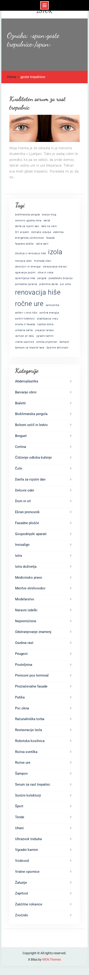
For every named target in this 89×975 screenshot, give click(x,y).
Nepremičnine (25, 621)
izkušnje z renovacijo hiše (30, 253)
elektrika (58, 232)
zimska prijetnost (47, 341)
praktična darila (48, 284)
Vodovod (22, 861)
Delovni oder (24, 490)
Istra (18, 556)
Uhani (19, 828)
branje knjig (49, 214)
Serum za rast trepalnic (32, 784)
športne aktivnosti (57, 347)
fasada (50, 237)
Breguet (21, 436)
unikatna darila (24, 330)
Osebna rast (24, 643)
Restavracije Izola (28, 730)
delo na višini (49, 226)
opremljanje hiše (25, 278)
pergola (42, 278)
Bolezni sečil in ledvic (31, 425)
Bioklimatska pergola (31, 414)
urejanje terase (44, 330)
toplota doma (45, 324)
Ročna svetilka (26, 752)
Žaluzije (21, 883)
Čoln (18, 468)
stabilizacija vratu (47, 318)
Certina (20, 447)
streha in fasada (25, 324)
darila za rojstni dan (27, 226)
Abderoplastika (26, 381)
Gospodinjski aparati (31, 534)
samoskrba (52, 305)
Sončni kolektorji (28, 795)
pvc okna (65, 284)
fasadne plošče (24, 243)
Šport (19, 806)
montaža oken (42, 260)
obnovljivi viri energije (28, 266)
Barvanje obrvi (26, 392)
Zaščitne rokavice (28, 904)
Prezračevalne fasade (31, 686)
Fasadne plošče (27, 523)
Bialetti (20, 403)
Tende (19, 817)
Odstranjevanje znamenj (33, 632)
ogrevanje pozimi (25, 272)
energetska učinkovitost (29, 237)
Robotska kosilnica (29, 741)
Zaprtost (21, 893)
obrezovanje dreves (55, 266)
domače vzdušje (41, 232)
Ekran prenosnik (27, 512)
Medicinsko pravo (28, 577)
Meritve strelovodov (30, 588)
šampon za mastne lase (29, 347)
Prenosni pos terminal (32, 675)
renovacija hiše (38, 292)
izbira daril (42, 243)
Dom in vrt (23, 501)
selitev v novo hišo (26, 312)
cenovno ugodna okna (28, 220)
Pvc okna (22, 708)
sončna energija (49, 312)
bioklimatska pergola (27, 214)
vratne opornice (24, 341)
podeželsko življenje (61, 278)
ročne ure (29, 304)
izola (55, 252)
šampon (64, 341)
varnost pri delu (24, 336)
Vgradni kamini (26, 850)
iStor (45, 11)
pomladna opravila (26, 284)
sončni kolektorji (25, 318)
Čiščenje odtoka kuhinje (33, 457)
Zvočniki (21, 915)
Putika (20, 697)
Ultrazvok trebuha (28, 839)
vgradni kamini (44, 336)
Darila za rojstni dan (30, 479)
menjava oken (23, 260)
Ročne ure (22, 763)
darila (47, 220)
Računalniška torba (29, 719)
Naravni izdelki (26, 610)
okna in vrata (45, 272)
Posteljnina (23, 665)
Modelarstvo (24, 599)
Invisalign (22, 545)
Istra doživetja (26, 567)
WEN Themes (51, 959)
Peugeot (21, 654)
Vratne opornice (27, 872)
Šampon (21, 773)
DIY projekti (22, 232)
